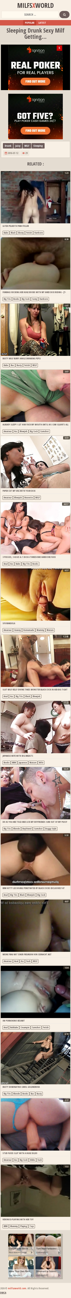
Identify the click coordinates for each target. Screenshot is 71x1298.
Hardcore (38, 232)
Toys (31, 1226)
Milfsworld (35, 5)
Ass (15, 431)
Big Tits (7, 299)
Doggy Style (50, 828)
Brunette (28, 497)
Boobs (16, 299)
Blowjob (23, 431)
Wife (41, 762)
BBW (14, 762)
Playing (23, 1226)
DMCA (3, 1292)
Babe (6, 232)
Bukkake (14, 1027)
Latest (42, 22)
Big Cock (25, 299)
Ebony (21, 232)
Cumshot (44, 431)
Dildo (32, 1159)
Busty (19, 365)
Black (13, 232)
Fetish (29, 232)
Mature (50, 630)
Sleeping (38, 145)
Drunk (8, 145)
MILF (26, 145)
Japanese (23, 762)
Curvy (34, 299)
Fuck (28, 961)
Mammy (40, 630)
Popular (29, 22)
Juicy (17, 145)
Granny (17, 630)
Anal (6, 563)
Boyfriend (26, 828)
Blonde (16, 828)
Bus (12, 365)
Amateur (8, 431)
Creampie (25, 1027)
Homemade (28, 630)
